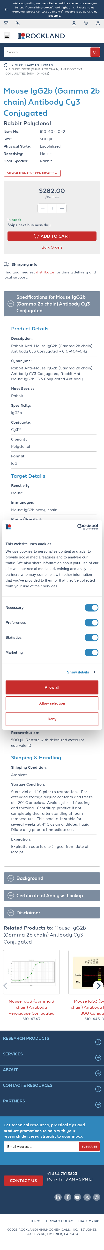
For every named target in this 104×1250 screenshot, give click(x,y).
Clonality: (20, 439)
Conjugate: (21, 422)
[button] (98, 23)
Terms (35, 1221)
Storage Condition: (28, 784)
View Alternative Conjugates (31, 173)
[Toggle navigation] (7, 35)
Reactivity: (13, 153)
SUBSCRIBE (89, 1146)
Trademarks (89, 1221)
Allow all (52, 687)
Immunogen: (22, 502)
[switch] (91, 622)
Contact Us (23, 1180)
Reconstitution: (25, 732)
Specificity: (21, 405)
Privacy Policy (59, 1221)
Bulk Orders (52, 247)
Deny (52, 719)
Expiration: (21, 839)
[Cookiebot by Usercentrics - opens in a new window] (77, 527)
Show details (78, 672)
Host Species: (16, 161)
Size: (8, 139)
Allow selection (52, 703)
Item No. (12, 131)
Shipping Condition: (29, 767)
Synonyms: (21, 361)
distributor (45, 272)
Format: (18, 456)
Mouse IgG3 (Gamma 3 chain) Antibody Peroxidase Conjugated (31, 1007)
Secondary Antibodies (34, 65)
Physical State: (17, 146)
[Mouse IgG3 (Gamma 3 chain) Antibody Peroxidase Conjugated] (31, 972)
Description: (22, 338)
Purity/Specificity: (28, 519)
